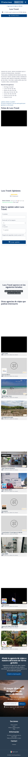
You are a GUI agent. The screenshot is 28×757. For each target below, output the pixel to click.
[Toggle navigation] (25, 2)
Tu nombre (5, 214)
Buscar (23, 704)
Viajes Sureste (5, 605)
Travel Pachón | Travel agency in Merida (12, 532)
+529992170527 (14, 15)
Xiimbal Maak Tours (7, 396)
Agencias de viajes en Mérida (14, 6)
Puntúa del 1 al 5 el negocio (8, 220)
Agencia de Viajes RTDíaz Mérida (10, 626)
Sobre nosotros (14, 724)
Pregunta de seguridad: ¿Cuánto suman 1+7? (13, 235)
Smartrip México (6, 374)
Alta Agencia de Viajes (7, 417)
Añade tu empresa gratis (14, 674)
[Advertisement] (14, 33)
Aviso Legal (14, 736)
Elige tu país (15, 751)
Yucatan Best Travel (7, 647)
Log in (14, 726)
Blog (14, 729)
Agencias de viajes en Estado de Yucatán (13, 291)
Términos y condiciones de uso (14, 735)
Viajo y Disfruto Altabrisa (8, 468)
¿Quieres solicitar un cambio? (8, 102)
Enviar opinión (15, 242)
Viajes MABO (5, 554)
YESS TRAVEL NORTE (7, 490)
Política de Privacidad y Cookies (14, 738)
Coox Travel (5, 353)
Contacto (14, 744)
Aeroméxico (5, 511)
